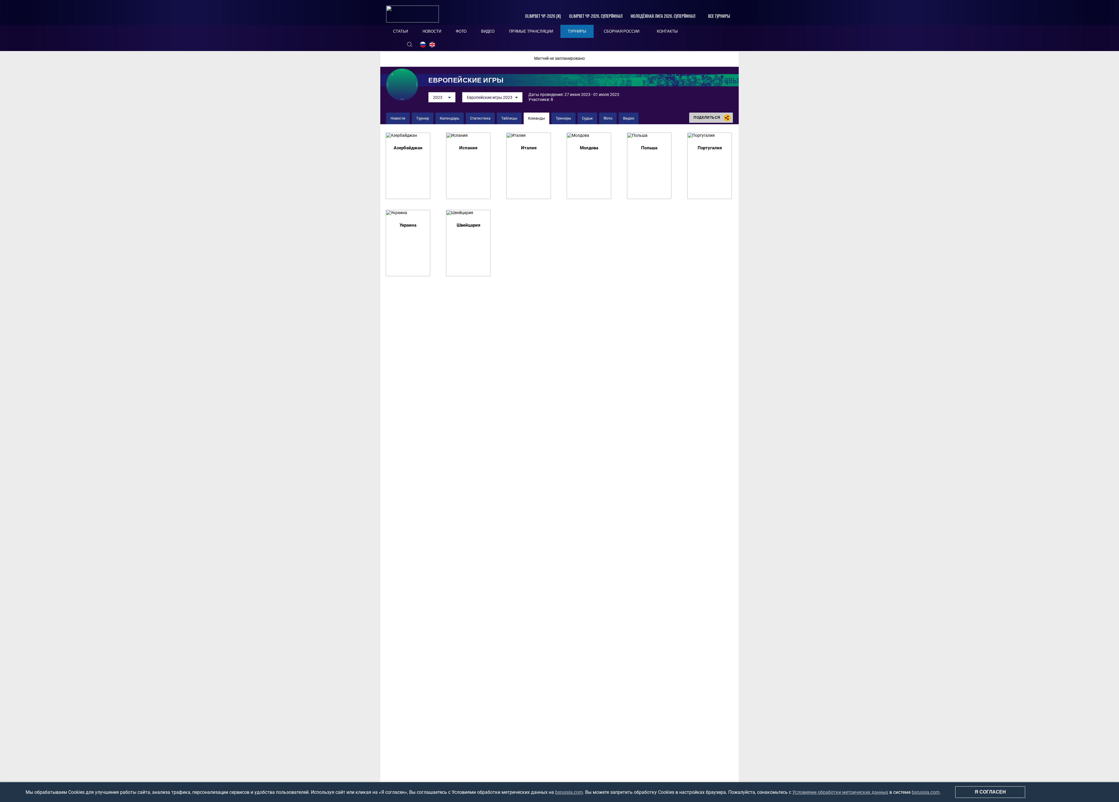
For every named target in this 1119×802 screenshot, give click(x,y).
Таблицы (509, 118)
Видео (628, 118)
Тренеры (563, 118)
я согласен (990, 791)
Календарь (449, 118)
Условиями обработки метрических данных (840, 792)
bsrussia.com (569, 792)
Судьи (587, 118)
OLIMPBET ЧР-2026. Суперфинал (595, 16)
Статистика (480, 118)
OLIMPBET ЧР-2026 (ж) (543, 16)
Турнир (422, 118)
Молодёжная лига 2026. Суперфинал (663, 16)
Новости (397, 118)
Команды (536, 118)
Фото (608, 118)
